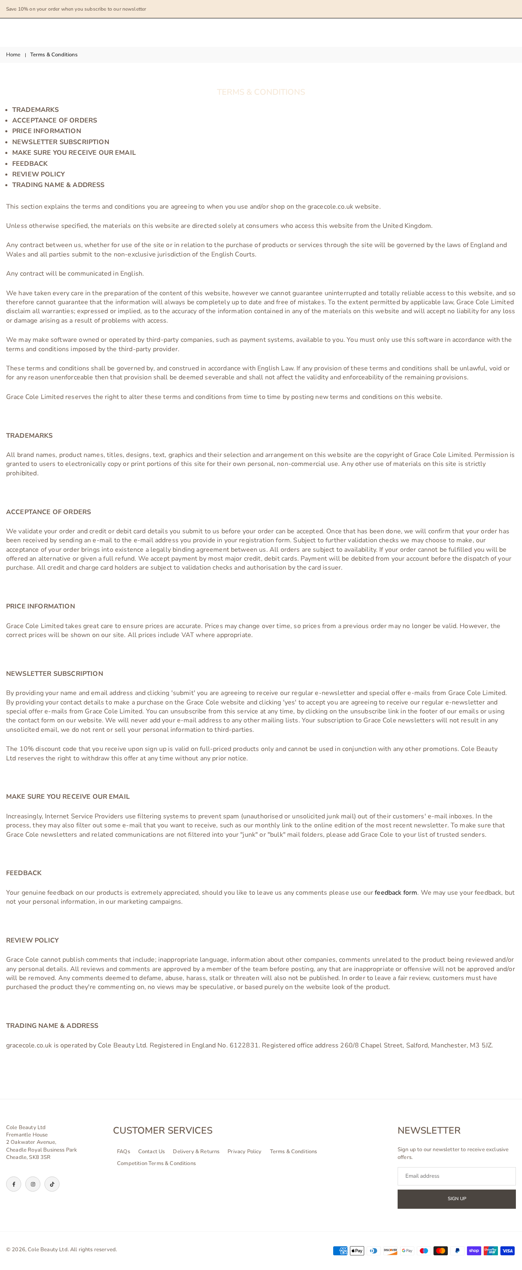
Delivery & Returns (196, 1151)
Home (13, 54)
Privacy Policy (244, 1151)
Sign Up (457, 1198)
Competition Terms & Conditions (156, 1163)
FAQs (123, 1151)
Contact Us (151, 1151)
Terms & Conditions (293, 1151)
